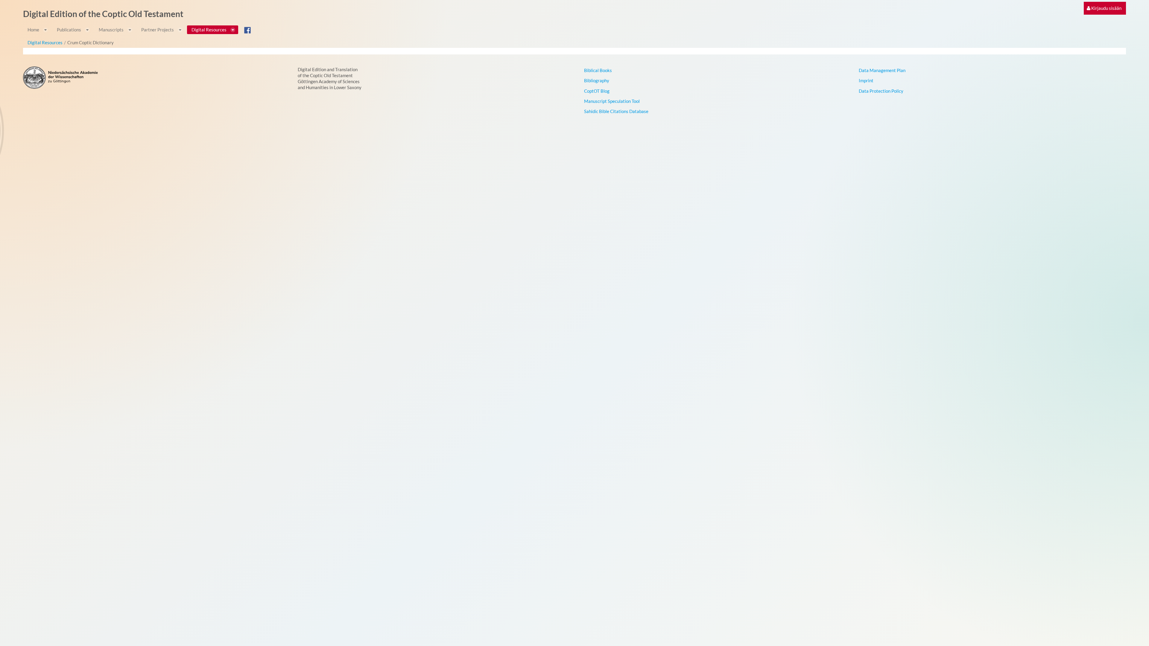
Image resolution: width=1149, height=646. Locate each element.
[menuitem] (1104, 8)
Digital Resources (45, 42)
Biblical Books (598, 70)
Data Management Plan (882, 70)
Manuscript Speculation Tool (612, 101)
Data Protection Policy (881, 91)
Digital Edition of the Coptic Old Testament (103, 14)
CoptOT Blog (597, 91)
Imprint (866, 80)
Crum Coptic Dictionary (90, 42)
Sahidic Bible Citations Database (616, 111)
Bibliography (596, 80)
